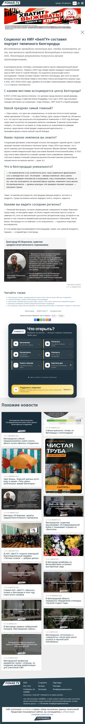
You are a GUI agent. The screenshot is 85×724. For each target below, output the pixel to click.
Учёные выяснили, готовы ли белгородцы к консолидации (28, 299)
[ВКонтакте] (35, 320)
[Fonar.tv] (11, 3)
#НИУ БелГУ (42, 311)
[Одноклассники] (47, 320)
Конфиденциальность (62, 689)
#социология (55, 311)
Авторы (41, 686)
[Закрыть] (82, 32)
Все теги (27, 686)
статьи (7, 85)
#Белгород (29, 311)
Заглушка (42, 689)
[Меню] (82, 3)
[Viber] (50, 320)
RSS (25, 683)
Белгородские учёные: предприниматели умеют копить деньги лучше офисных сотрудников (39, 297)
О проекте (42, 683)
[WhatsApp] (41, 320)
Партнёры (57, 683)
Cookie (26, 709)
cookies (42, 699)
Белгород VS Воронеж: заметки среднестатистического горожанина (31, 304)
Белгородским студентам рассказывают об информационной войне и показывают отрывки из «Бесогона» (44, 306)
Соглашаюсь (43, 718)
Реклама (56, 686)
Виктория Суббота (74, 285)
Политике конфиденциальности (54, 703)
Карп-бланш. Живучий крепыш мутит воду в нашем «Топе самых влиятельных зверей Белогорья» (41, 302)
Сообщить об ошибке (29, 690)
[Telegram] (44, 320)
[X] (38, 320)
